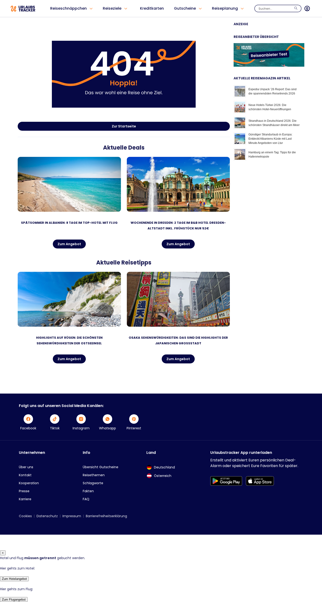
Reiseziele (112, 8)
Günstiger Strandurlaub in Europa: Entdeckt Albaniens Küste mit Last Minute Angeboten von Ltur (270, 139)
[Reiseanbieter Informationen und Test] (269, 65)
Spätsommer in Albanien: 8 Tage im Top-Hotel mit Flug (69, 222)
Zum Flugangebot (14, 599)
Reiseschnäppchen (68, 8)
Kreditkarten (152, 8)
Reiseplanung (225, 8)
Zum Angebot (69, 244)
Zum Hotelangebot (14, 579)
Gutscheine (185, 8)
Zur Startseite (124, 126)
